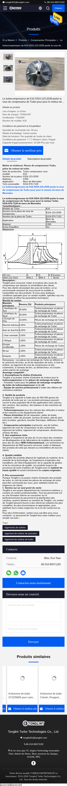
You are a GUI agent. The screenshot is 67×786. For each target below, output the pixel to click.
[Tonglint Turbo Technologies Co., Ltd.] (15, 8)
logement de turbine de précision (21, 533)
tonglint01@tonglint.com (17, 2)
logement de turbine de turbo (19, 539)
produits (23, 40)
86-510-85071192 (56, 2)
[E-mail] (23, 573)
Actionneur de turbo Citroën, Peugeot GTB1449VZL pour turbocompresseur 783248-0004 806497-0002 (47, 695)
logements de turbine (15, 527)
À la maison (8, 40)
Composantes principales (43, 40)
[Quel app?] (16, 573)
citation (58, 8)
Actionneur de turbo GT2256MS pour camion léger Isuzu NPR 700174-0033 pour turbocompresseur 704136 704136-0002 (17, 695)
